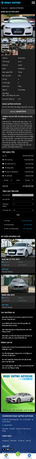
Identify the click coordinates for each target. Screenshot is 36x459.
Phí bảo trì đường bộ (11, 172)
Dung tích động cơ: (8, 99)
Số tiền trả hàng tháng (11, 229)
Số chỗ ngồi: (6, 83)
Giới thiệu (13, 441)
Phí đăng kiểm (9, 168)
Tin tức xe (21, 441)
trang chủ (4, 8)
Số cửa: (4, 79)
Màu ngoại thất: (7, 72)
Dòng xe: (5, 65)
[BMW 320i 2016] (18, 284)
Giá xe (4, 156)
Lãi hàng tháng (9, 225)
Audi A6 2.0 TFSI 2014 (10, 259)
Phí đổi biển (8, 176)
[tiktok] (11, 449)
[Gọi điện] (17, 455)
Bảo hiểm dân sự (10, 164)
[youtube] (8, 449)
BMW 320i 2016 (8, 295)
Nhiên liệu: (6, 86)
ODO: (4, 68)
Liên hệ (28, 441)
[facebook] (4, 449)
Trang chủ (5, 441)
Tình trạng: (6, 61)
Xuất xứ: (5, 58)
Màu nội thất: (6, 76)
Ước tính (5, 186)
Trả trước (6, 210)
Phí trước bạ (8, 160)
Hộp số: (4, 90)
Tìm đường (6, 458)
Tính (18, 215)
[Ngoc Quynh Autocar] (11, 2)
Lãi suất (6, 199)
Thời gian (5, 205)
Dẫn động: (5, 93)
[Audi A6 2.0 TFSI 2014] (18, 248)
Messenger (29, 458)
